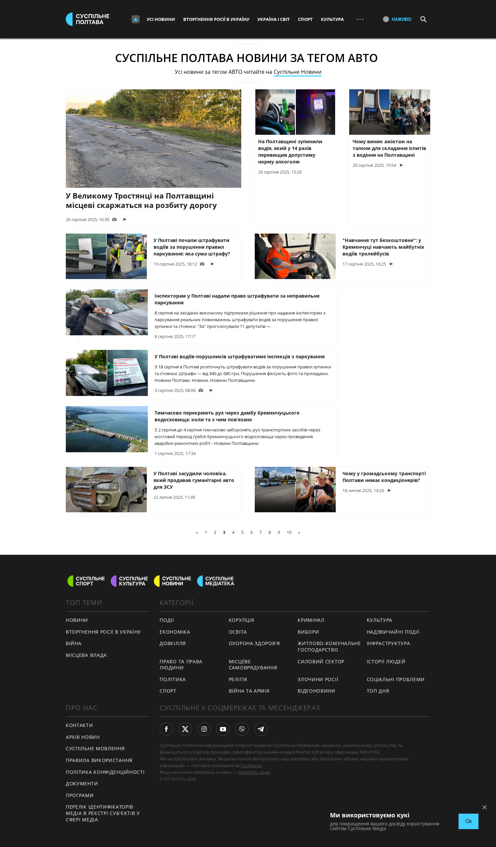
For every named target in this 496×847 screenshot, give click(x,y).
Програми (80, 795)
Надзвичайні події (393, 632)
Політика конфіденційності (105, 772)
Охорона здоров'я (254, 643)
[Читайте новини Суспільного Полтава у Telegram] (261, 729)
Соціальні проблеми (396, 679)
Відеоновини (316, 691)
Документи (82, 783)
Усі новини (161, 19)
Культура (332, 19)
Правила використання (99, 760)
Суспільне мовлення (95, 748)
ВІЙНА (74, 643)
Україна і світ (273, 19)
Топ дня (378, 691)
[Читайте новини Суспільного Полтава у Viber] (242, 729)
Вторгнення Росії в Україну (216, 19)
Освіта (238, 632)
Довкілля (173, 643)
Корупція (241, 620)
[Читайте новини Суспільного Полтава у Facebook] (166, 729)
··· (360, 19)
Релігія (238, 679)
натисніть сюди (254, 772)
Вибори (308, 632)
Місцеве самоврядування (253, 664)
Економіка (175, 632)
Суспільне (251, 765)
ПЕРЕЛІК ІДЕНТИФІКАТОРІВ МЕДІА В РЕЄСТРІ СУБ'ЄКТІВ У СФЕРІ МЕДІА (103, 813)
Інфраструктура (388, 643)
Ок (468, 821)
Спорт (305, 19)
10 (289, 532)
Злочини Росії (318, 679)
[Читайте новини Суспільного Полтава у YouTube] (223, 729)
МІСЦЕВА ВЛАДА (86, 655)
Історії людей (386, 661)
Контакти (79, 725)
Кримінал (311, 620)
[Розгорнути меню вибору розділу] (136, 19)
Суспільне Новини (298, 71)
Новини (77, 620)
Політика (173, 679)
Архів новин (83, 737)
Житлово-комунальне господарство (329, 646)
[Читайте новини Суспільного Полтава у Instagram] (204, 729)
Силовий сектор (321, 661)
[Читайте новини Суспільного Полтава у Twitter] (185, 729)
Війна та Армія (249, 691)
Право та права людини (181, 664)
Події (167, 620)
